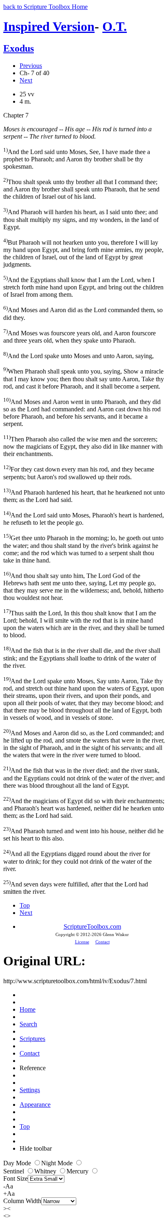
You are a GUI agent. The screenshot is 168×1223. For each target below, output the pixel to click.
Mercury (78, 1171)
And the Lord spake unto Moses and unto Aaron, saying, (78, 355)
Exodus (18, 48)
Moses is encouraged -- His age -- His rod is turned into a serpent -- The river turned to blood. (77, 133)
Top (25, 905)
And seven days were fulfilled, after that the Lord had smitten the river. (75, 887)
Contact (102, 941)
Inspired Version (49, 26)
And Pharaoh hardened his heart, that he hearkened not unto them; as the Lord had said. (84, 495)
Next (26, 80)
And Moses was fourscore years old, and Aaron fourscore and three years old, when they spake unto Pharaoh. (79, 336)
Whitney (46, 1171)
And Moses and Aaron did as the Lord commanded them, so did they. (83, 313)
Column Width (22, 1200)
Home (27, 1009)
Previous (31, 65)
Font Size (15, 1178)
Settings (30, 1089)
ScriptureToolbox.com (92, 926)
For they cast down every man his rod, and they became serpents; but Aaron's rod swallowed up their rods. (78, 472)
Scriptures (32, 1038)
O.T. (114, 26)
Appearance (35, 1104)
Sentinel (14, 1171)
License (82, 941)
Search (28, 1024)
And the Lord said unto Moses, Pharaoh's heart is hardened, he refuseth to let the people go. (83, 518)
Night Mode (57, 1163)
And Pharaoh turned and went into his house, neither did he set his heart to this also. (83, 834)
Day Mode (18, 1163)
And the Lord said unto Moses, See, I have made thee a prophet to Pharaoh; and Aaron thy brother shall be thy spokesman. (76, 158)
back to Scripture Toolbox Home (45, 6)
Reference (33, 1067)
